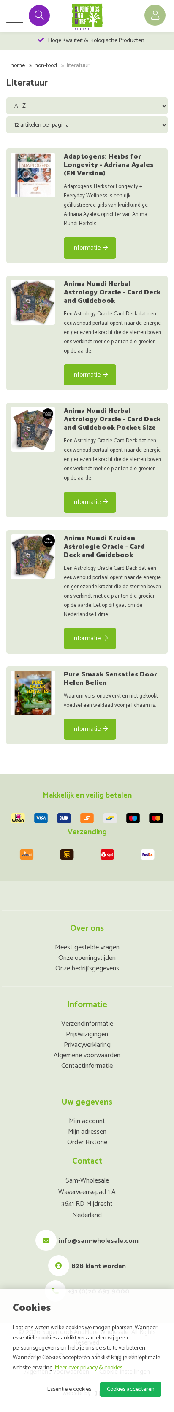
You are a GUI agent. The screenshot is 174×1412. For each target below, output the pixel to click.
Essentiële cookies (69, 1389)
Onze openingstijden (87, 958)
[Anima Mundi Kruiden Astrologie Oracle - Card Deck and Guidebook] (33, 556)
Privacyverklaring (87, 1045)
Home (18, 65)
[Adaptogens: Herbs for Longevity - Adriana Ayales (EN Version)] (33, 175)
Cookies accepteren (131, 1389)
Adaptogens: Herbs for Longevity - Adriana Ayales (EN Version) (108, 165)
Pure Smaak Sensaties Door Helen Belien (110, 679)
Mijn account (87, 1121)
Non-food (46, 65)
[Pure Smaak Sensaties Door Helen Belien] (33, 693)
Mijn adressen (87, 1131)
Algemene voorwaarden (87, 1055)
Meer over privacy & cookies (88, 1368)
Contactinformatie (87, 1066)
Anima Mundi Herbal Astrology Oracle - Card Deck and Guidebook (112, 292)
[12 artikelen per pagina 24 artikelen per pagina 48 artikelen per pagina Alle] (87, 125)
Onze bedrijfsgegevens (87, 968)
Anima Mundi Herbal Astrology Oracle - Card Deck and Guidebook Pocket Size (112, 419)
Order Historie (87, 1142)
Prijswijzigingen (87, 1034)
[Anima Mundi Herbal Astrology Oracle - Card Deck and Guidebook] (33, 302)
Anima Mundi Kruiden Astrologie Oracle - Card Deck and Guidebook (104, 547)
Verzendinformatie (87, 1024)
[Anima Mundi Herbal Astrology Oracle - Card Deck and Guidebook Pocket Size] (33, 429)
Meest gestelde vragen (87, 947)
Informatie (86, 247)
